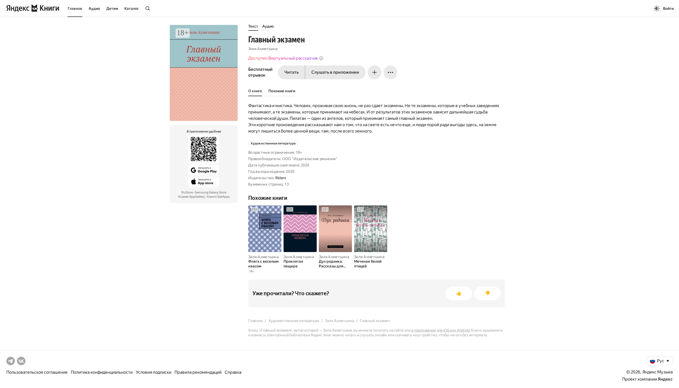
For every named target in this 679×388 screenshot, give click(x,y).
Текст (253, 26)
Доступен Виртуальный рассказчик (283, 58)
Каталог (131, 8)
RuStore (187, 192)
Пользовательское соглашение (37, 372)
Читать (291, 72)
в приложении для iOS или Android (440, 330)
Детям (112, 8)
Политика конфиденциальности (102, 372)
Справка (233, 372)
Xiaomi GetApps (218, 197)
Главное (75, 8)
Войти (668, 8)
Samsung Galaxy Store (210, 192)
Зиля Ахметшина (262, 49)
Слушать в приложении (335, 72)
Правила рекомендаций (198, 372)
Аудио (94, 8)
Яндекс (665, 379)
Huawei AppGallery (191, 197)
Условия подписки (153, 372)
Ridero (280, 178)
